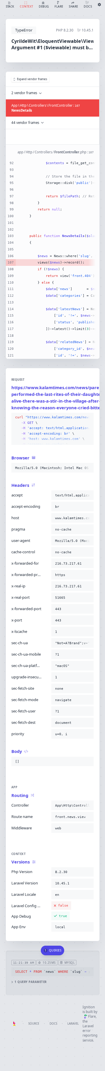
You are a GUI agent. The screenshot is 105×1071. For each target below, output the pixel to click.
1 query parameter (30, 982)
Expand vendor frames (32, 79)
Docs (53, 1024)
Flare (92, 1016)
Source (33, 1024)
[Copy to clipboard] (88, 417)
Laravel (73, 1024)
